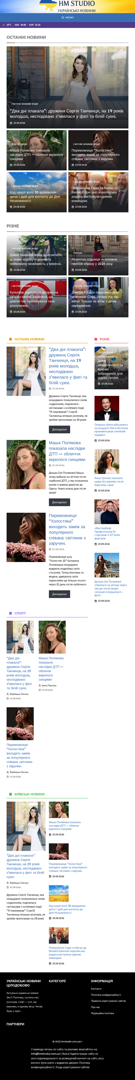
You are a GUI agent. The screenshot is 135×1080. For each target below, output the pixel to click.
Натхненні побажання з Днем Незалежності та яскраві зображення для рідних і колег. (110, 365)
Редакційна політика (102, 1013)
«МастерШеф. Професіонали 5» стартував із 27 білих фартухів (107, 533)
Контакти (96, 988)
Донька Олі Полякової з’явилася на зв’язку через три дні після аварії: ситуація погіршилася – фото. (110, 588)
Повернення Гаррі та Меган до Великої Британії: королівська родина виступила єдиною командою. (95, 194)
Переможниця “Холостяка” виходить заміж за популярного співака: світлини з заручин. (96, 154)
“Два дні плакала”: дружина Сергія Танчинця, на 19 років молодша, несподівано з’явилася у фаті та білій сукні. (66, 113)
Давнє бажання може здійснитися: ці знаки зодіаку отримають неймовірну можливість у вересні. (36, 259)
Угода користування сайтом (72, 1067)
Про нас (95, 1007)
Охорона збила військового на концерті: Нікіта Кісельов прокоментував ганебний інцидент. (111, 429)
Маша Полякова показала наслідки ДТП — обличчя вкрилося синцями (36, 154)
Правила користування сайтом (108, 1000)
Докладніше (59, 429)
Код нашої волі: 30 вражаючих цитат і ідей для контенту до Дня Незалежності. (35, 196)
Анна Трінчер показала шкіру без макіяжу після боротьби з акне (108, 481)
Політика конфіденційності (106, 994)
